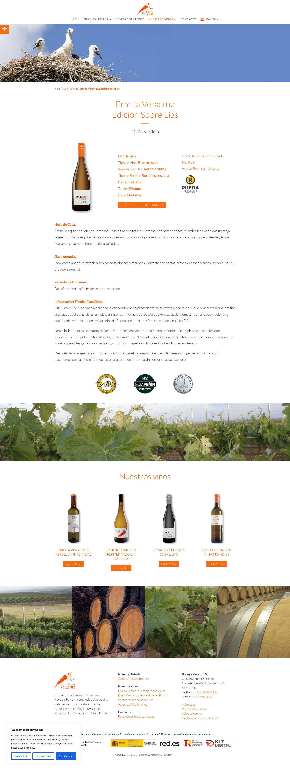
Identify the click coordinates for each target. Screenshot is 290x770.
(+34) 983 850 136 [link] (206, 692)
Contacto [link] (188, 20)
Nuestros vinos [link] (160, 20)
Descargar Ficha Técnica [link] (142, 204)
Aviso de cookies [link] (192, 713)
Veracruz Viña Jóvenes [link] (132, 704)
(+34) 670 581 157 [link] (202, 697)
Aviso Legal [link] (189, 704)
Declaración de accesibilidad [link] (200, 718)
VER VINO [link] (73, 563)
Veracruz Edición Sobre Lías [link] (135, 700)
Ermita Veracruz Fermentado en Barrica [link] (143, 695)
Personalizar (21, 756)
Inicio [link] (75, 20)
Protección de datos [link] (194, 709)
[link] (4, 29)
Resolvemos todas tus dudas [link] (136, 716)
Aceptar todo (66, 756)
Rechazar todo (43, 756)
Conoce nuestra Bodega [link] (133, 678)
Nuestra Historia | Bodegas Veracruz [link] (114, 20)
